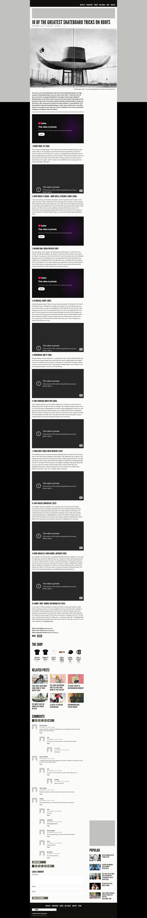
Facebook (51, 630)
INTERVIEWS (89, 5)
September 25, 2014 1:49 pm (54, 770)
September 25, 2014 (38, 26)
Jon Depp (57, 748)
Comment (35, 874)
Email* (33, 891)
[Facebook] (101, 2)
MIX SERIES (102, 5)
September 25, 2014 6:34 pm (54, 821)
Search (33, 909)
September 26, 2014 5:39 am (61, 781)
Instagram (55, 632)
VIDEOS (96, 5)
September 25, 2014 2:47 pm (61, 750)
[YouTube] (109, 2)
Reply (40, 732)
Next (49, 720)
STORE (79, 906)
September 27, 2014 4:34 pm (54, 843)
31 (63, 26)
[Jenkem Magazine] (44, 3)
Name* (34, 886)
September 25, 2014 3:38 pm (54, 811)
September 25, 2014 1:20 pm (46, 758)
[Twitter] (103, 2)
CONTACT (113, 5)
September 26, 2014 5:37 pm (54, 832)
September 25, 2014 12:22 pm (47, 727)
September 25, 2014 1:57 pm (46, 789)
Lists (39, 636)
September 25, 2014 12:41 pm (54, 739)
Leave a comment (38, 871)
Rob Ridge (49, 26)
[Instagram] (105, 2)
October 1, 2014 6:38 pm (53, 853)
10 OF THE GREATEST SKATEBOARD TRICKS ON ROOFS (71, 22)
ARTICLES (82, 5)
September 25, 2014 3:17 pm (46, 800)
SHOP (108, 5)
